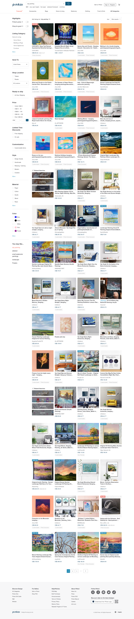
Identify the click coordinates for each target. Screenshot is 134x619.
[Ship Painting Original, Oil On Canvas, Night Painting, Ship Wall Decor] (65, 179)
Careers (73, 601)
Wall (13, 599)
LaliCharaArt (81, 450)
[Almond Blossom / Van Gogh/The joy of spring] (65, 216)
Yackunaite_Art (59, 196)
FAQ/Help (54, 591)
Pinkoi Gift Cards (16, 596)
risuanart (102, 305)
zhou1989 (80, 50)
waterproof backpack (52, 7)
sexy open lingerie (34, 7)
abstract (14, 251)
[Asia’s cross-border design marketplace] (17, 5)
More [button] (13, 52)
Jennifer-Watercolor (83, 87)
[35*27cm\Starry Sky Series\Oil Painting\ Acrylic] (111, 288)
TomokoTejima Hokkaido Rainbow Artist (66, 50)
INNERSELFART (59, 268)
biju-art (34, 123)
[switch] (20, 22)
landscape (15, 260)
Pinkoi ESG (74, 596)
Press (72, 594)
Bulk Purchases (56, 594)
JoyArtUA (57, 559)
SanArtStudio (104, 87)
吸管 (27, 7)
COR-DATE (35, 50)
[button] (27, 120)
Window (14, 601)
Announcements (56, 596)
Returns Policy (55, 604)
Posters (14, 263)
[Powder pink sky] (65, 324)
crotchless (62, 7)
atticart (79, 159)
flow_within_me (104, 523)
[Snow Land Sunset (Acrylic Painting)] (65, 397)
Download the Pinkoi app (103, 602)
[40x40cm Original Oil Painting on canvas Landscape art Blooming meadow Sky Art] (88, 542)
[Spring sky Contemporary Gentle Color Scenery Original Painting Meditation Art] (65, 542)
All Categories (16, 591)
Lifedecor (103, 123)
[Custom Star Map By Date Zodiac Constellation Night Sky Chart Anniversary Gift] (111, 361)
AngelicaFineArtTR (37, 341)
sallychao (80, 305)
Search (68, 3)
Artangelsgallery (59, 232)
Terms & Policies (56, 599)
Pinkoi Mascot (75, 599)
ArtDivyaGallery (36, 268)
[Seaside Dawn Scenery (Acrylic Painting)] (65, 252)
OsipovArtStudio (105, 159)
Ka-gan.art (80, 377)
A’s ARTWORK (59, 123)
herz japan (43, 7)
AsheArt (102, 559)
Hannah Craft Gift (105, 377)
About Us (73, 591)
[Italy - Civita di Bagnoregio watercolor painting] (88, 70)
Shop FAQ (34, 594)
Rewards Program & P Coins (59, 606)
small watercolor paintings (17, 255)
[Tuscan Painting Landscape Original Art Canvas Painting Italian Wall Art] (43, 324)
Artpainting (35, 486)
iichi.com (73, 604)
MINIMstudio (81, 523)
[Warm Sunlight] (65, 106)
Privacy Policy (55, 601)
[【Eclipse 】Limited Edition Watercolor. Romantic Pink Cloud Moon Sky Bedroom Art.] (88, 506)
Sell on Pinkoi (98, 5)
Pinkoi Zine (15, 594)
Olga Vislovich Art (105, 450)
